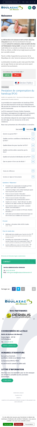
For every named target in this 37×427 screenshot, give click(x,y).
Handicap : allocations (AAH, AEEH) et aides (17, 224)
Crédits (18, 397)
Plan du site (18, 395)
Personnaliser (29, 424)
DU (34, 2)
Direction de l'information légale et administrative (13, 256)
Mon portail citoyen (11, 2)
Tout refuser (18, 424)
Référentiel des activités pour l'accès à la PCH (18, 234)
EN (27, 2)
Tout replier (19, 129)
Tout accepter (8, 424)
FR (23, 2)
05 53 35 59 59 (10, 270)
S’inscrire (7, 380)
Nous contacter (9, 346)
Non (17, 75)
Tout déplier (30, 129)
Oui (8, 75)
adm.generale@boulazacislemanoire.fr (19, 272)
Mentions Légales (19, 393)
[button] (18, 134)
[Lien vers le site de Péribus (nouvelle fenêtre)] (18, 315)
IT (30, 2)
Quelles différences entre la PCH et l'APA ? (18, 245)
